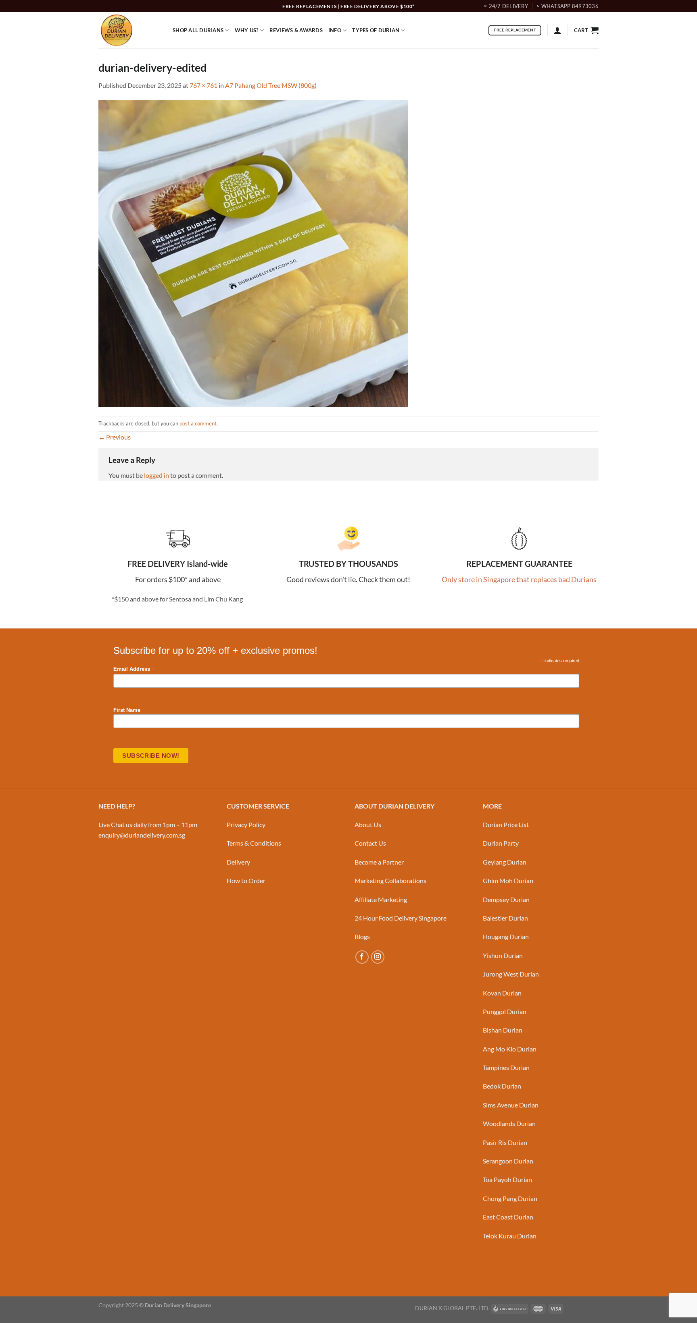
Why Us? (247, 30)
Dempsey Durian (506, 899)
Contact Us (370, 843)
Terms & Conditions (254, 843)
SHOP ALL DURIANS (198, 30)
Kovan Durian (502, 993)
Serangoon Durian (508, 1161)
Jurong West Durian (511, 974)
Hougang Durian (506, 936)
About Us (368, 824)
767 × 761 (203, 85)
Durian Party (501, 843)
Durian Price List (506, 824)
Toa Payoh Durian (507, 1179)
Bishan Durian (502, 1030)
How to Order (246, 880)
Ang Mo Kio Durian (509, 1049)
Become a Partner (379, 862)
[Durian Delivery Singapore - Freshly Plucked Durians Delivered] (129, 30)
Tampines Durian (506, 1067)
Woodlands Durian (509, 1123)
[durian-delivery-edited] (253, 253)
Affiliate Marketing (381, 899)
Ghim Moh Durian (508, 880)
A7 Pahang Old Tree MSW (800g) (271, 85)
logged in (156, 475)
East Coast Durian (508, 1217)
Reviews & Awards (296, 30)
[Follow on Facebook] (362, 957)
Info (334, 30)
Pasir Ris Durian (505, 1142)
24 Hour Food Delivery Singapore (401, 918)
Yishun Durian (503, 955)
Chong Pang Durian (510, 1198)
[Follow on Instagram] (377, 957)
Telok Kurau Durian (509, 1236)
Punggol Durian (504, 1011)
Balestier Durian (505, 918)
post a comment (198, 423)
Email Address (133, 669)
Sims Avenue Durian (510, 1105)
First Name (126, 710)
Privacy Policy (246, 824)
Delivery (238, 862)
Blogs (362, 936)
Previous (114, 437)
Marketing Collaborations (390, 880)
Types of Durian (375, 30)
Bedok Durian (502, 1086)
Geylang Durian (504, 862)
